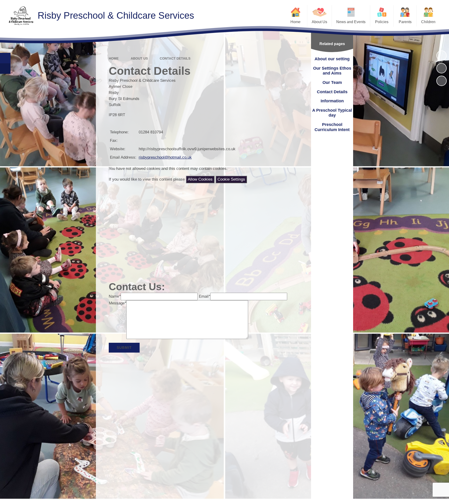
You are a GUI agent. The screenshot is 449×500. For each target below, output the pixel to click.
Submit (124, 348)
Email (204, 296)
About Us (139, 58)
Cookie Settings (231, 179)
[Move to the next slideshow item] (441, 81)
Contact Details (175, 58)
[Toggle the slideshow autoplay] (441, 55)
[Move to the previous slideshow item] (441, 68)
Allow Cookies (200, 179)
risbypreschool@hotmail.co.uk (165, 157)
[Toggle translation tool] (5, 68)
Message (117, 303)
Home (114, 58)
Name (115, 296)
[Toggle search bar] (5, 58)
